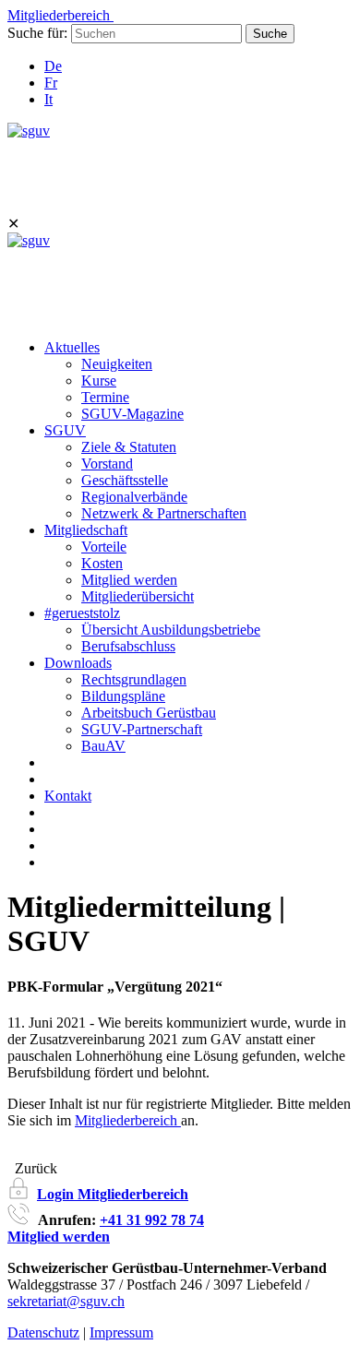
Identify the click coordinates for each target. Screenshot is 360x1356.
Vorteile (103, 546)
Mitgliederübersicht (137, 596)
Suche (270, 34)
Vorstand (107, 463)
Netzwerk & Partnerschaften (163, 513)
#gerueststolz (82, 613)
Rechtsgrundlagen (133, 679)
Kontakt (67, 795)
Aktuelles (72, 347)
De (53, 66)
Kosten (102, 563)
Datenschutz (43, 1332)
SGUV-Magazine (132, 414)
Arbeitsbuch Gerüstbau (148, 712)
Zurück (32, 1168)
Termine (105, 397)
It (48, 99)
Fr (50, 82)
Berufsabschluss (128, 646)
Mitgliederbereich (128, 1120)
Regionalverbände (134, 497)
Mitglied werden (129, 580)
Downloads (78, 663)
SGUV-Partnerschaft (141, 729)
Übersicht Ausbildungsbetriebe (170, 629)
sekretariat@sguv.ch (66, 1301)
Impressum (121, 1332)
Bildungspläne (123, 696)
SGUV (65, 430)
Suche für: (37, 33)
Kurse (98, 380)
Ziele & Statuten (128, 447)
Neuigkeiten (116, 364)
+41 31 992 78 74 (152, 1220)
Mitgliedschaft (85, 530)
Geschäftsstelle (124, 480)
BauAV (103, 746)
